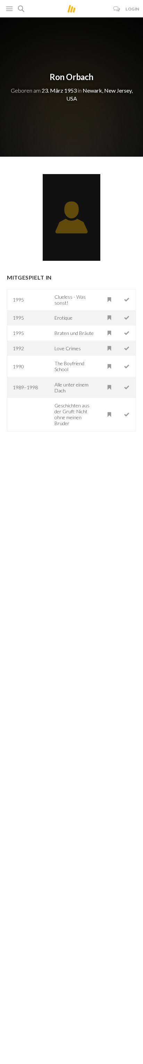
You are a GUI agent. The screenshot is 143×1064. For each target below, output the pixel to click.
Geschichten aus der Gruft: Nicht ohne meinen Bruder (72, 414)
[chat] (116, 9)
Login (133, 9)
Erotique (63, 318)
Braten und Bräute (74, 333)
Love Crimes (67, 348)
